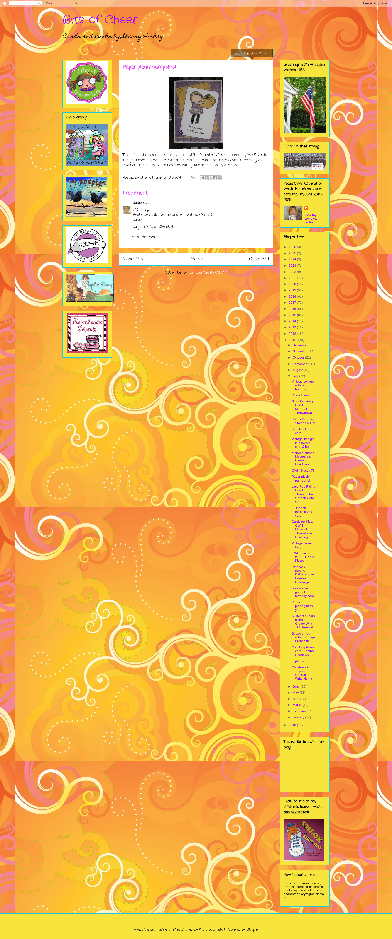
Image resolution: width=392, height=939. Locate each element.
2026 (293, 247)
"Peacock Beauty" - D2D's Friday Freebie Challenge (303, 574)
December (301, 345)
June (297, 686)
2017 (293, 302)
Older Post (259, 259)
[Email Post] (192, 178)
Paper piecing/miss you (302, 606)
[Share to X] (210, 177)
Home (197, 259)
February (300, 711)
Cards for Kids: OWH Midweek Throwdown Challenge (302, 529)
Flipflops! (298, 661)
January (299, 717)
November (301, 351)
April (296, 699)
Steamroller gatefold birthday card (303, 592)
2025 (293, 253)
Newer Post (134, 259)
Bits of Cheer (100, 20)
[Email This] (202, 177)
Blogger (253, 929)
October (299, 357)
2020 (293, 284)
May (296, 692)
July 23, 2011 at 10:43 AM (153, 227)
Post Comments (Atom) (207, 272)
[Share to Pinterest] (219, 177)
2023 (293, 265)
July (296, 376)
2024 (293, 259)
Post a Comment (142, 237)
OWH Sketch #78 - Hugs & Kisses (303, 557)
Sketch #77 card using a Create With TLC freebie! (303, 621)
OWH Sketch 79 (303, 470)
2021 (293, 278)
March (298, 705)
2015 (293, 315)
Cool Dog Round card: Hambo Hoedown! (304, 651)
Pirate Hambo (301, 395)
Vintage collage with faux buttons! (303, 385)
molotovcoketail (212, 929)
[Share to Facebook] (215, 177)
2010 (293, 725)
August (298, 370)
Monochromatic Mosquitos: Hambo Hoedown (303, 458)
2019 (293, 290)
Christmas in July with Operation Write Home (302, 672)
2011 (292, 340)
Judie (137, 203)
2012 (293, 333)
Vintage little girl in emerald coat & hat (303, 442)
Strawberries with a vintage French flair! (303, 637)
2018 (293, 296)
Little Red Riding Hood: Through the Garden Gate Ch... (303, 494)
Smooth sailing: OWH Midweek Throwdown (303, 407)
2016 (293, 309)
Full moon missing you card (302, 511)
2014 (293, 321)
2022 (293, 272)
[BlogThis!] (206, 177)
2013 (293, 327)
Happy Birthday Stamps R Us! (303, 421)
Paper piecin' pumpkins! (301, 478)
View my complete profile (311, 218)
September (301, 364)
